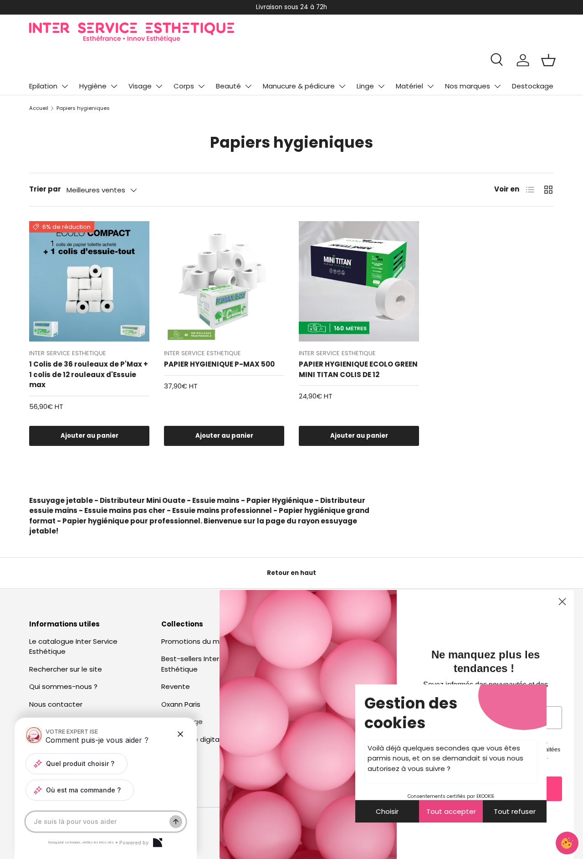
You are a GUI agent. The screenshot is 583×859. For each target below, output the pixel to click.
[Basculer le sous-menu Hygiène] (113, 86)
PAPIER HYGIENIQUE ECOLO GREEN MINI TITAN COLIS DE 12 (358, 369)
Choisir (387, 811)
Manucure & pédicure (299, 86)
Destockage (532, 86)
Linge (365, 86)
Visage (140, 86)
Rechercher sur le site (65, 669)
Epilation (43, 86)
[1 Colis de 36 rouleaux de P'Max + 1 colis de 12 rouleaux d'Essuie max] (89, 281)
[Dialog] (157, 842)
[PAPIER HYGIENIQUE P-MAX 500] (224, 281)
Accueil (38, 108)
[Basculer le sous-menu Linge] (381, 86)
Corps (184, 86)
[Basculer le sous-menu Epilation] (64, 86)
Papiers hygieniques (83, 108)
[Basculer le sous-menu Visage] (158, 86)
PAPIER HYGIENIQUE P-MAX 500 (219, 364)
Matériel (409, 86)
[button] (548, 60)
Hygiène (93, 86)
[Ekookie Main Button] (567, 843)
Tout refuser (515, 811)
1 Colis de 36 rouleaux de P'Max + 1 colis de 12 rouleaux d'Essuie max (88, 374)
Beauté (228, 86)
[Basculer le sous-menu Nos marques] (497, 86)
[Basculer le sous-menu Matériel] (430, 86)
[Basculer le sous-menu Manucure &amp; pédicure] (342, 86)
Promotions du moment (202, 641)
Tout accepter (451, 811)
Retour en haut (291, 573)
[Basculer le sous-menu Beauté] (248, 86)
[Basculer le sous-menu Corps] (201, 86)
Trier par (45, 189)
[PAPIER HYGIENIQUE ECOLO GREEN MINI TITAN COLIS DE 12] (359, 281)
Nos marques (467, 86)
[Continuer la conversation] (175, 821)
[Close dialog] (562, 602)
